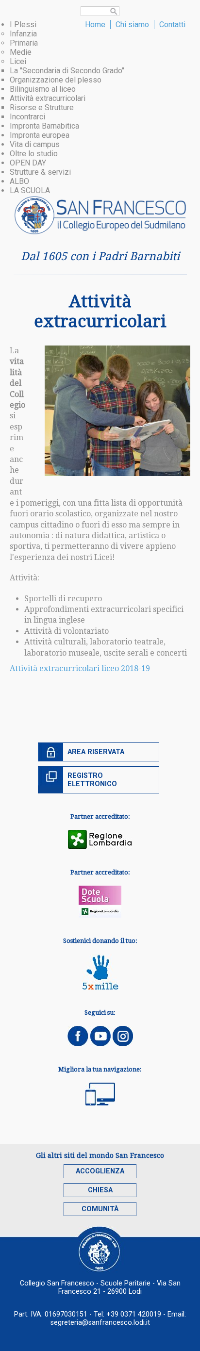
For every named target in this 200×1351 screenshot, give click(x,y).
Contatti (172, 24)
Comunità (100, 1209)
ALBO (19, 181)
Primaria (24, 43)
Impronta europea (39, 135)
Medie (21, 52)
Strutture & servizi (40, 172)
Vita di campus (35, 144)
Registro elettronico (92, 780)
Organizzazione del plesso (55, 79)
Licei (18, 61)
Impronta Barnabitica (44, 126)
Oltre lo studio (34, 153)
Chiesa (100, 1190)
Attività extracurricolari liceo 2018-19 (80, 668)
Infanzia (23, 33)
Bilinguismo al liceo (43, 89)
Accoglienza (100, 1171)
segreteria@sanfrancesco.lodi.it (100, 1322)
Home (95, 24)
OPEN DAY (28, 162)
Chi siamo (132, 24)
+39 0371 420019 (133, 1314)
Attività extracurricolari (47, 98)
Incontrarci (27, 116)
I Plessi (23, 24)
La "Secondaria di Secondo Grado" (67, 70)
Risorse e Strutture (42, 107)
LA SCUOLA (30, 190)
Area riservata (95, 752)
